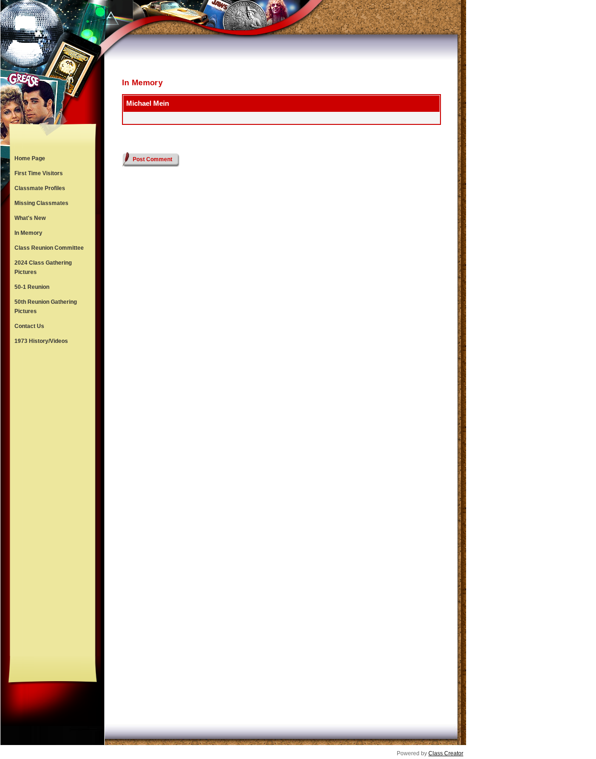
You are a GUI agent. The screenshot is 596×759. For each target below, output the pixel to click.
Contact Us (29, 326)
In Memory (28, 233)
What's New (30, 218)
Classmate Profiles (39, 188)
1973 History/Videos (41, 341)
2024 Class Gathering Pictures (43, 267)
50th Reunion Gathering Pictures (45, 307)
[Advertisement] (52, 502)
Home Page (29, 158)
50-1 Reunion (31, 287)
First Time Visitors (38, 173)
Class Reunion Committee (49, 248)
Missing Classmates (41, 203)
